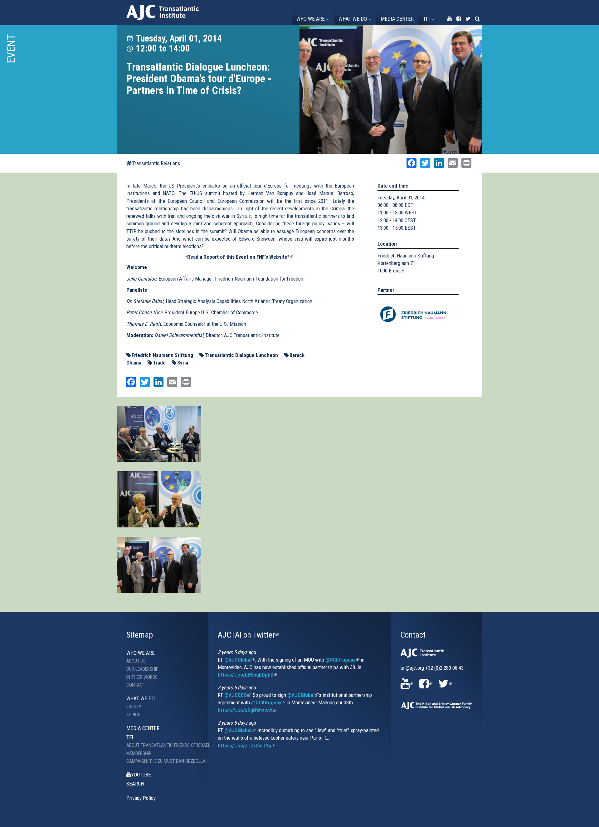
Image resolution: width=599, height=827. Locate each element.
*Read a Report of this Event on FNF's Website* (239, 257)
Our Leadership (142, 669)
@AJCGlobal (239, 660)
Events (133, 707)
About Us (136, 661)
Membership (138, 753)
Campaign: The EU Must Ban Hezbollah (162, 761)
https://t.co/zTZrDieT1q (246, 745)
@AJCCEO (237, 695)
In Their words (142, 677)
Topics (133, 714)
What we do (353, 19)
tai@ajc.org (412, 668)
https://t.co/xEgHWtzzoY (247, 710)
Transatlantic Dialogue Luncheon (241, 355)
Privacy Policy (141, 798)
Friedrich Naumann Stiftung (162, 355)
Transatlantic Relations (156, 163)
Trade (159, 363)
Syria (182, 363)
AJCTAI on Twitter (248, 634)
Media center (397, 19)
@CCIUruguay (342, 660)
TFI (427, 19)
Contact (135, 685)
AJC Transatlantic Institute (162, 12)
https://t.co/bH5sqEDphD (247, 675)
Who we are (311, 19)
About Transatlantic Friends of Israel (162, 745)
